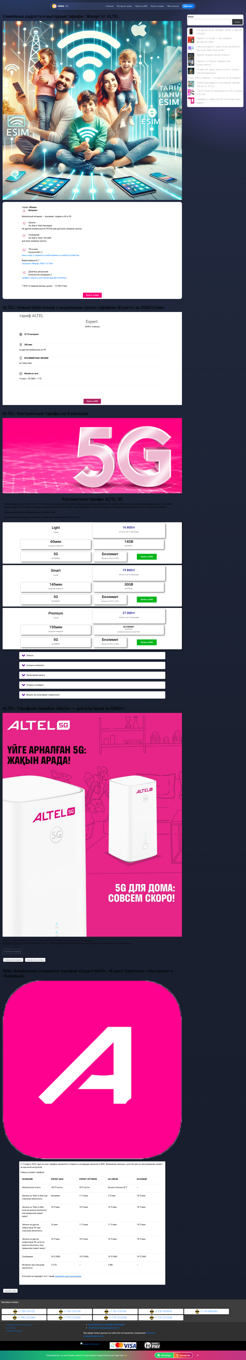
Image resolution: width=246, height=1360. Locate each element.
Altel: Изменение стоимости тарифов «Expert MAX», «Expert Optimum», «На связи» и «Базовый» (88, 973)
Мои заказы (173, 6)
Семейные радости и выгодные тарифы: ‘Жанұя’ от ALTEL (61, 16)
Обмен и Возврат (14, 1331)
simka (63, 6)
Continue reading (12, 951)
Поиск (191, 17)
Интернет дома (124, 6)
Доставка (11, 1328)
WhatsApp (166, 1355)
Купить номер (157, 6)
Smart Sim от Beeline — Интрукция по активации (214, 77)
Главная (109, 6)
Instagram (185, 1355)
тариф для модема (13, 960)
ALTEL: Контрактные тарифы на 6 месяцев (45, 413)
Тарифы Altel (10, 1291)
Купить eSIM (141, 6)
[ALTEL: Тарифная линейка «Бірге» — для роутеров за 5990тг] (92, 824)
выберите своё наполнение (68, 1276)
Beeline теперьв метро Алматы (213, 54)
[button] (92, 655)
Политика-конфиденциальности (103, 1328)
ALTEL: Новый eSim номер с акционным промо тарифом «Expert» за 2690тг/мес (83, 307)
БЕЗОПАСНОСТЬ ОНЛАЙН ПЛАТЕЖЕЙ (106, 1325)
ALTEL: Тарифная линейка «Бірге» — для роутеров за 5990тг (64, 708)
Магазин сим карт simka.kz (19, 1325)
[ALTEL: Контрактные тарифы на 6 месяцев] (92, 455)
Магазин (188, 6)
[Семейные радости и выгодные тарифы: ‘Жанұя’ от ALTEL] (92, 110)
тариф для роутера (35, 960)
